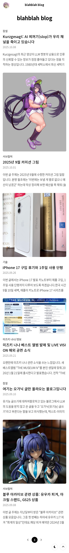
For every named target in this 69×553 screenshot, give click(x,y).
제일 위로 (63, 547)
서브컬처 (7, 156)
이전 (28, 540)
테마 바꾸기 (55, 547)
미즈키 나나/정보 (12, 339)
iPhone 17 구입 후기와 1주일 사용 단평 (33, 267)
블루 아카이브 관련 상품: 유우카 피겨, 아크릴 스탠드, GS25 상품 (33, 497)
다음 (41, 540)
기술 (5, 262)
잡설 (5, 31)
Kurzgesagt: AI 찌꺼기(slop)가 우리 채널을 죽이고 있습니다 (33, 39)
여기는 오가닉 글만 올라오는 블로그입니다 (34, 388)
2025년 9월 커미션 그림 (21, 162)
